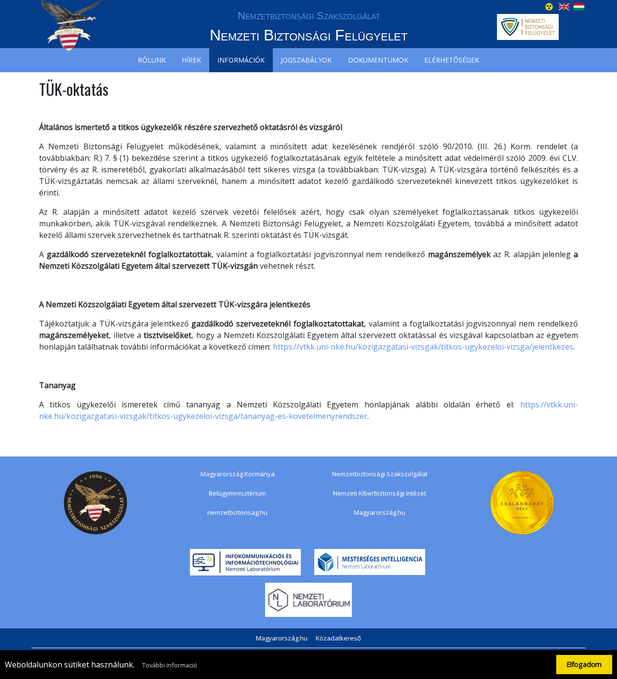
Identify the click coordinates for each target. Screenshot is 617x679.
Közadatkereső (338, 638)
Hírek (191, 60)
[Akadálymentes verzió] (549, 5)
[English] (564, 5)
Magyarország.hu (379, 512)
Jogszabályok (306, 60)
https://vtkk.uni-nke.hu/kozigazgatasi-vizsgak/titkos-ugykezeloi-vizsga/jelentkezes (423, 346)
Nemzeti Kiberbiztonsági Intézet (379, 493)
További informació (169, 665)
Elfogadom (584, 664)
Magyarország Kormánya (238, 474)
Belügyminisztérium (237, 493)
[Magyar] (579, 5)
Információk (241, 60)
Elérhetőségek (451, 60)
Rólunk (152, 60)
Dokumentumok (378, 60)
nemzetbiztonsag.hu (237, 512)
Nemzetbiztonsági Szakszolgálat (380, 474)
